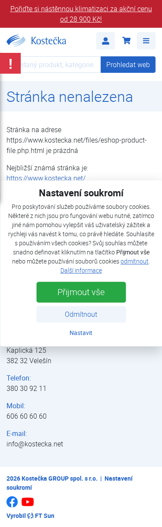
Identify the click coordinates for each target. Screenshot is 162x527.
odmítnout (135, 261)
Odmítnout (81, 314)
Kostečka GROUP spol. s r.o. (60, 478)
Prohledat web (128, 64)
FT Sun (44, 515)
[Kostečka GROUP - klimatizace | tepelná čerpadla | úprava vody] (36, 41)
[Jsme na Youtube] (27, 506)
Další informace (81, 271)
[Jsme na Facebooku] (12, 505)
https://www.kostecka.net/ (46, 178)
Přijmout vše (81, 292)
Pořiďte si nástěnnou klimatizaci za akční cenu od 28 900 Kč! (81, 14)
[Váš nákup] (126, 40)
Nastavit (81, 333)
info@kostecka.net (34, 444)
